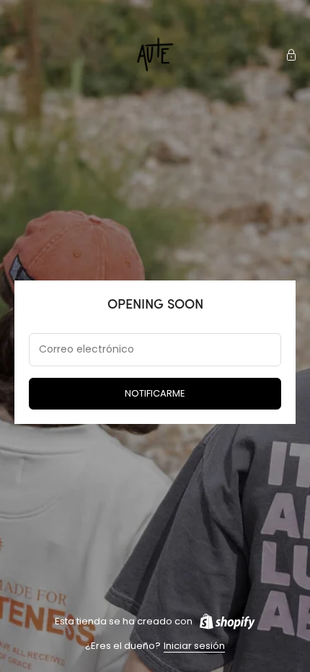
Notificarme (155, 393)
